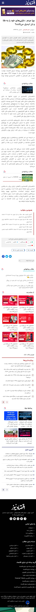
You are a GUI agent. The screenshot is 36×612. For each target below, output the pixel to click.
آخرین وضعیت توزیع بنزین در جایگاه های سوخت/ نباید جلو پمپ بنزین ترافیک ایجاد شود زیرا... (16, 397)
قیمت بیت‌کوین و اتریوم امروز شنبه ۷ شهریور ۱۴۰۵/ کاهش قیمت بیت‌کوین (19, 480)
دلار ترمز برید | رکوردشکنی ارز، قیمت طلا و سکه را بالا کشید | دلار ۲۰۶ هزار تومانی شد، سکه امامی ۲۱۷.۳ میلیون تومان (17, 371)
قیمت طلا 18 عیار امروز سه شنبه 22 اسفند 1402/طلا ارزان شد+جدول (17, 221)
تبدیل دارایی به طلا (18, 250)
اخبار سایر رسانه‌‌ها (11, 556)
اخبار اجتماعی (13, 553)
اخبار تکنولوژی (13, 551)
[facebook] (25, 519)
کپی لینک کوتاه (30, 260)
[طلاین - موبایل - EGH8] (18, 11)
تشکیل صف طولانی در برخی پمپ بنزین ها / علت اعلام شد (16, 386)
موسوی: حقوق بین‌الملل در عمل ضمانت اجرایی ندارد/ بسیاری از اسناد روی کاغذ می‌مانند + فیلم (19, 485)
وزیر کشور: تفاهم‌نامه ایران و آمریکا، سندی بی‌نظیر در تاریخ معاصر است (17, 460)
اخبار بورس (29, 548)
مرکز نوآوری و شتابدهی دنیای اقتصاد (24, 587)
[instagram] (18, 519)
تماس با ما (30, 530)
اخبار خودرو (30, 551)
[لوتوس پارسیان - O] (18, 609)
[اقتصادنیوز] (18, 507)
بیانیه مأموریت (28, 536)
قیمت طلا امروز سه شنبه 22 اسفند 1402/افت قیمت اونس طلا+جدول (17, 231)
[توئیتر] (6, 256)
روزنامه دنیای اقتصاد (29, 569)
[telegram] (14, 519)
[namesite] (30, 2)
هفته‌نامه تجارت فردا (29, 575)
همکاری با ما (29, 533)
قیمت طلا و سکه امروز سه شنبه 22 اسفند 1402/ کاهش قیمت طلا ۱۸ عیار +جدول (17, 226)
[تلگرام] (10, 256)
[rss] (11, 519)
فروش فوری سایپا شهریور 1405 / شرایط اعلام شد (18, 381)
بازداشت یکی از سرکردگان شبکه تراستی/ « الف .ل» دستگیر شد (17, 392)
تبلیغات (30, 528)
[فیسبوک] (3, 256)
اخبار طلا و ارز (29, 545)
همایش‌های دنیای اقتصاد (28, 584)
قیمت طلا (30, 250)
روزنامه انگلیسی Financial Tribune (25, 578)
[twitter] (21, 519)
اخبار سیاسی (13, 545)
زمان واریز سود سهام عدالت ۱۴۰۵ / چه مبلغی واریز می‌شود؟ (17, 376)
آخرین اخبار (29, 450)
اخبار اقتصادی (26, 30)
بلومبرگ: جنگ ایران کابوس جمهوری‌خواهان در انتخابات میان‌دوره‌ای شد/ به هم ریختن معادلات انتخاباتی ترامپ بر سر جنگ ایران (18, 455)
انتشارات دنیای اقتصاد (28, 581)
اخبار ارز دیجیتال (28, 556)
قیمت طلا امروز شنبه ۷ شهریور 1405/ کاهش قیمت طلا (18, 471)
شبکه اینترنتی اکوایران (28, 572)
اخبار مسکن (13, 548)
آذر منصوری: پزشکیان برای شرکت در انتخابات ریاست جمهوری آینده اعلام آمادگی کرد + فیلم (17, 365)
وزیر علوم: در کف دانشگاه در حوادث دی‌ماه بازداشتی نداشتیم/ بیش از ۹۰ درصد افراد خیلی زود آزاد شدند (19, 466)
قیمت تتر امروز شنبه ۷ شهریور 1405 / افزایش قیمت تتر (18, 475)
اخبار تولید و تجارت (27, 553)
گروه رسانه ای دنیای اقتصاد (27, 566)
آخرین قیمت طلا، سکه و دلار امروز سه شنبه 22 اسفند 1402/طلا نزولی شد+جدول (17, 216)
